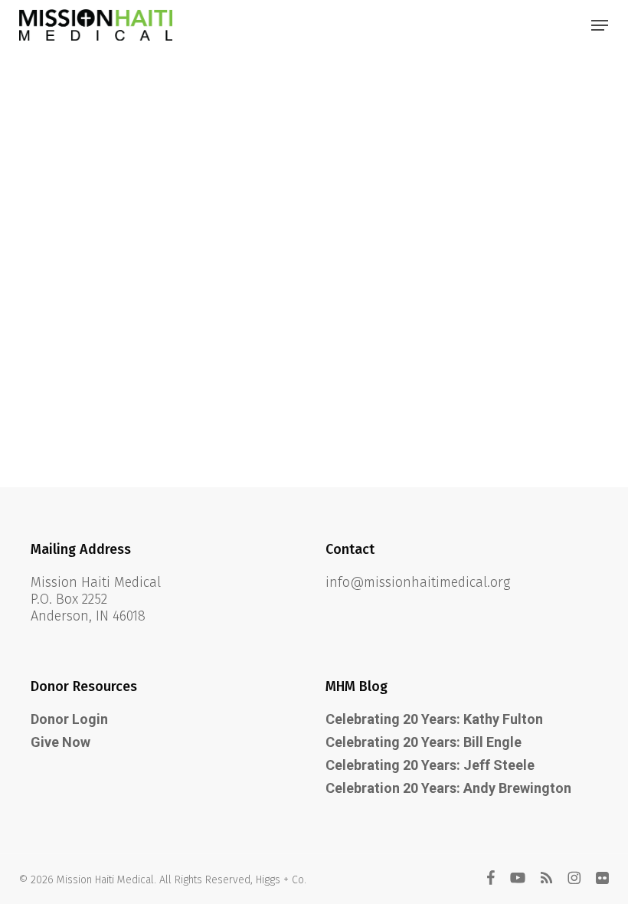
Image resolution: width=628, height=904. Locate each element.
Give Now (60, 742)
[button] (599, 25)
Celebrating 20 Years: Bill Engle (423, 742)
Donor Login (69, 719)
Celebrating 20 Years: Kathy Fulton (434, 719)
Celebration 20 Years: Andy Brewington (448, 788)
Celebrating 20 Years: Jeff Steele (430, 765)
